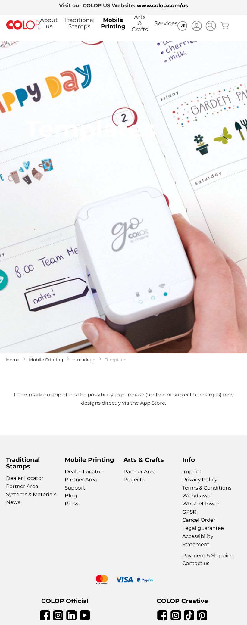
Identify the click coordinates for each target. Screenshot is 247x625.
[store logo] (23, 25)
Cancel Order (198, 520)
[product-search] (210, 25)
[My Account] (196, 26)
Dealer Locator (25, 478)
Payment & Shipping (208, 555)
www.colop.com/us (162, 5)
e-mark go (84, 359)
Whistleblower (201, 504)
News (13, 502)
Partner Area (22, 486)
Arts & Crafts (140, 23)
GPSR (189, 512)
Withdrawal (197, 496)
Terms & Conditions (206, 488)
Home (13, 359)
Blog (71, 496)
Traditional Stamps (79, 23)
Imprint (192, 471)
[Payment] (123, 580)
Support (75, 488)
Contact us (195, 563)
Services (165, 23)
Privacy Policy (199, 480)
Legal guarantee (203, 528)
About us (49, 23)
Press (71, 504)
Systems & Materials (31, 494)
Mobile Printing (113, 23)
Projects (134, 480)
